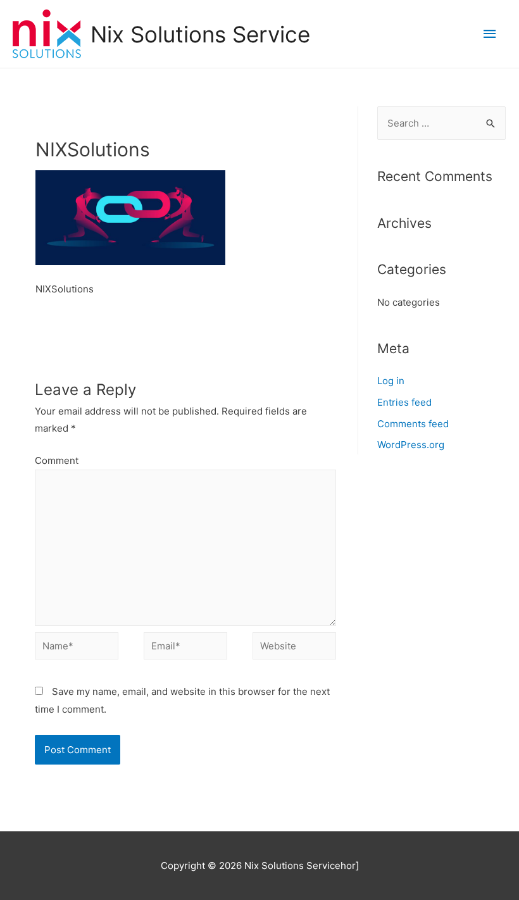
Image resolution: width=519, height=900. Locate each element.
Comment (56, 460)
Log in (390, 381)
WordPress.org (410, 445)
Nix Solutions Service (200, 34)
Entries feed (404, 402)
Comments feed (413, 424)
